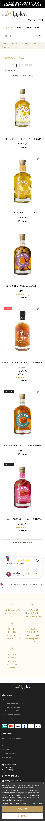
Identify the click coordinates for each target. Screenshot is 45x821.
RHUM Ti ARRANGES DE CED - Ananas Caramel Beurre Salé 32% (22, 363)
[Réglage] (35, 20)
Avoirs (4, 746)
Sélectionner (10, 70)
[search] (40, 36)
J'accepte (22, 809)
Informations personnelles (12, 738)
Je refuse (22, 816)
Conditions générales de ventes (14, 703)
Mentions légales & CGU (11, 711)
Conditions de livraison (11, 707)
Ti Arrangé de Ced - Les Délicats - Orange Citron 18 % (22, 139)
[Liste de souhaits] (29, 20)
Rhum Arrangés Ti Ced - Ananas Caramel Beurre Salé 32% (22, 446)
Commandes (7, 742)
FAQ (3, 700)
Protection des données (11, 715)
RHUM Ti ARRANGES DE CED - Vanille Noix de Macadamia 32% (22, 286)
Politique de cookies (10, 803)
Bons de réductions (9, 753)
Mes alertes (6, 757)
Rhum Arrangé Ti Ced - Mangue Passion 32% (22, 519)
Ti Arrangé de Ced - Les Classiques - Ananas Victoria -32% (22, 213)
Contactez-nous (8, 718)
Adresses (5, 750)
